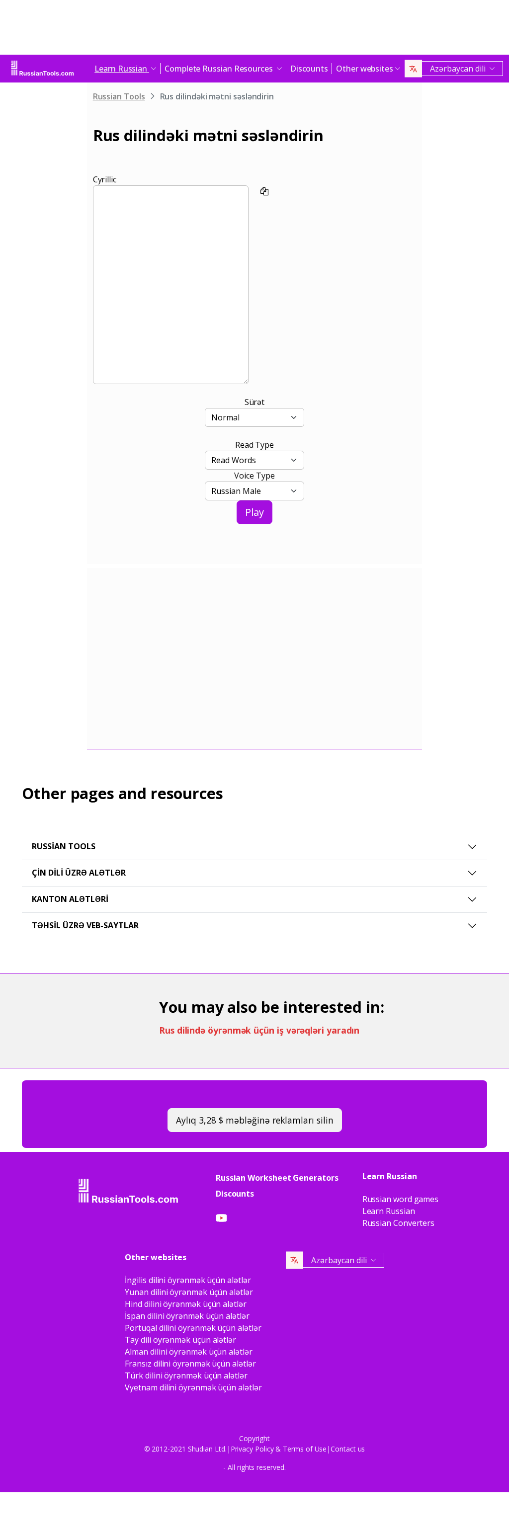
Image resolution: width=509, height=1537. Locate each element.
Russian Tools (119, 96)
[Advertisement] (254, 29)
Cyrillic (104, 179)
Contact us (348, 1449)
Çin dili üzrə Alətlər (79, 872)
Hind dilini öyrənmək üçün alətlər (185, 1303)
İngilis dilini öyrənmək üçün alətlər (188, 1280)
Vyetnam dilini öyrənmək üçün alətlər (193, 1387)
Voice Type (254, 475)
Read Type (254, 444)
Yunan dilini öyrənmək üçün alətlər (189, 1292)
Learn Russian (388, 1211)
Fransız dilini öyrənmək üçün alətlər (190, 1363)
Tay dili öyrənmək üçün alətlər (180, 1339)
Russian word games (400, 1199)
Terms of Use (305, 1449)
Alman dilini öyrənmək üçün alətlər (188, 1351)
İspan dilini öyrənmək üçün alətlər (187, 1315)
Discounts (309, 68)
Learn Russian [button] (121, 68)
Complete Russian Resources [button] (220, 68)
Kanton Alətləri (70, 898)
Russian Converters (398, 1222)
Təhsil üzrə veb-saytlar (85, 925)
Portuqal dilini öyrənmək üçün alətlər (193, 1327)
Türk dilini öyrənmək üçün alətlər (186, 1375)
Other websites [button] (364, 68)
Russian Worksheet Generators (277, 1177)
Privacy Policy (252, 1449)
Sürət (255, 402)
